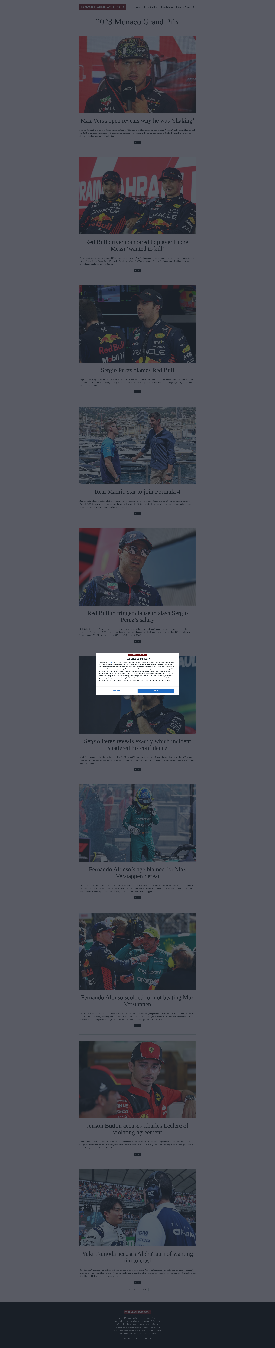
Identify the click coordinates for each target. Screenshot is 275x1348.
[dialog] (137, 674)
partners (110, 662)
